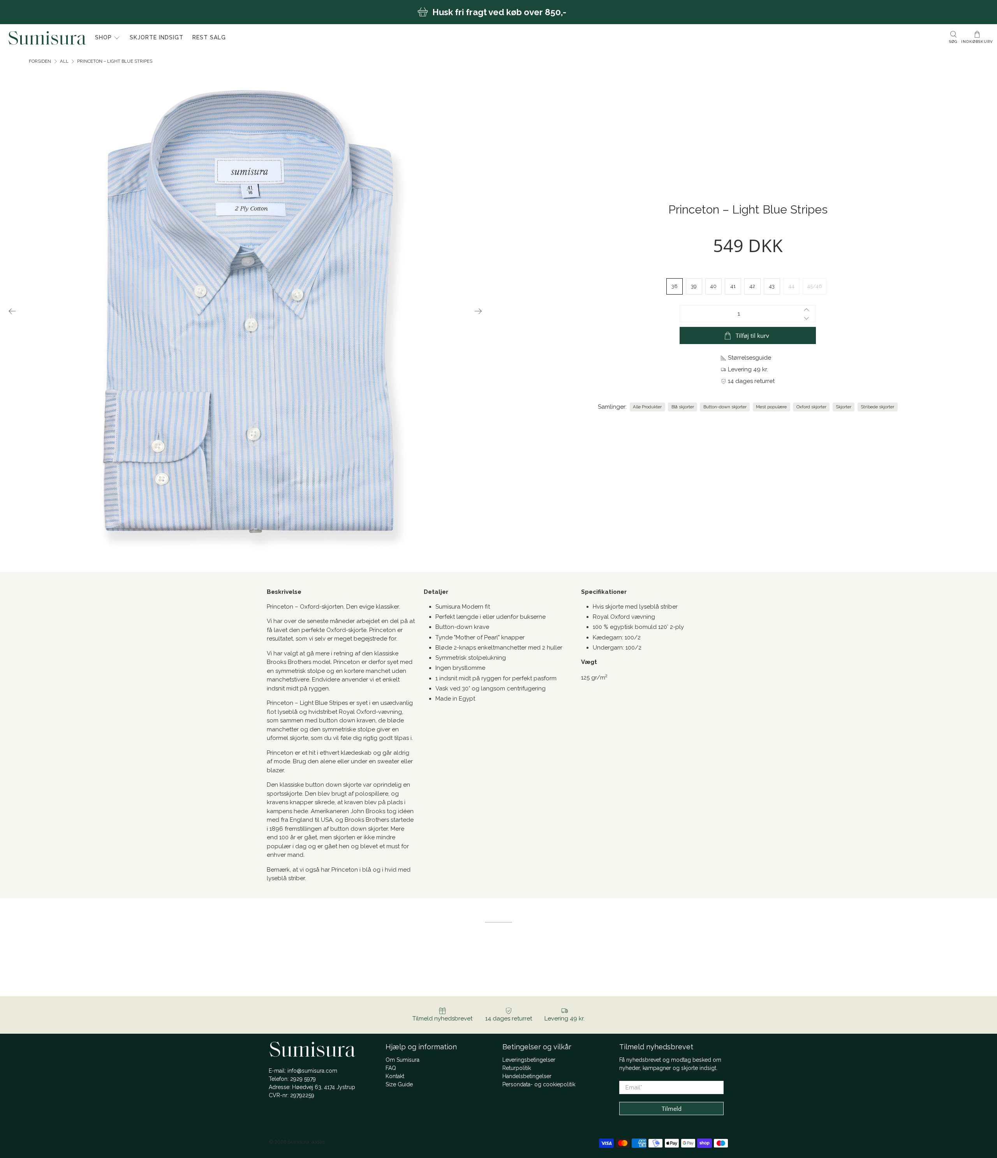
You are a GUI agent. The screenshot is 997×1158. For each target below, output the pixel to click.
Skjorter (843, 407)
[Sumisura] (47, 38)
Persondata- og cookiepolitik (538, 1084)
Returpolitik (516, 1068)
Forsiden (40, 61)
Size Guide (399, 1084)
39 (694, 286)
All (64, 61)
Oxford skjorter (811, 407)
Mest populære (771, 407)
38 (674, 286)
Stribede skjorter (877, 407)
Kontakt (395, 1076)
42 (752, 286)
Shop (103, 37)
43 (772, 286)
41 (733, 286)
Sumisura (298, 1142)
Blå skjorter (682, 407)
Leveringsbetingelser (528, 1060)
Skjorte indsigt (156, 37)
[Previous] (12, 311)
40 (713, 286)
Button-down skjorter (725, 407)
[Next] (478, 311)
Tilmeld (672, 1108)
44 (791, 286)
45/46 (814, 286)
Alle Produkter (647, 407)
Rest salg (209, 37)
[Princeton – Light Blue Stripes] (245, 310)
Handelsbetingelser (526, 1076)
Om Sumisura (402, 1060)
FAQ (391, 1068)
